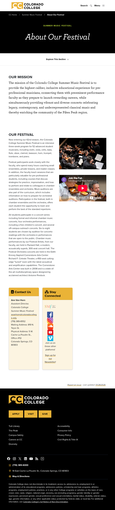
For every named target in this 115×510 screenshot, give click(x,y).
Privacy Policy (64, 435)
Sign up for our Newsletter (50, 358)
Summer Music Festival (32, 14)
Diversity (13, 444)
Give (45, 414)
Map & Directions (21, 476)
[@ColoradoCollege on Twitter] (20, 459)
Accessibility (64, 426)
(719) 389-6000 (20, 465)
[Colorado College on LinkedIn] (25, 459)
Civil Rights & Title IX (68, 439)
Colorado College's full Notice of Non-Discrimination (45, 501)
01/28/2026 (101, 385)
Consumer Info (65, 430)
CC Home (13, 14)
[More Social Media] (42, 459)
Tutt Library (14, 426)
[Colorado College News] (36, 459)
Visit (31, 414)
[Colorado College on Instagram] (14, 459)
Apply (15, 414)
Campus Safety (16, 435)
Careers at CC (15, 439)
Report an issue (74, 385)
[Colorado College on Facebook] (8, 459)
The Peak (13, 430)
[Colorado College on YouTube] (31, 459)
